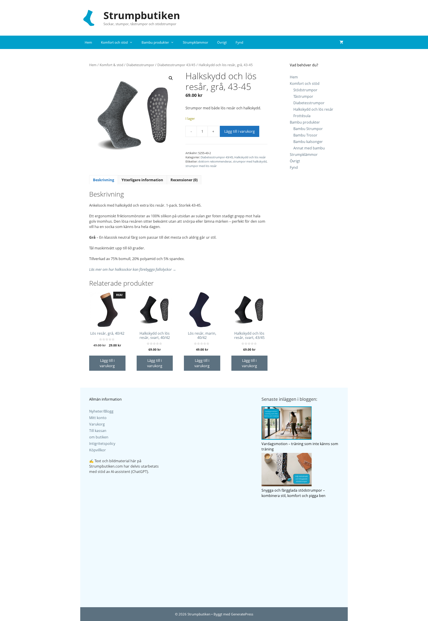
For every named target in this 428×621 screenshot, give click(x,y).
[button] (171, 78)
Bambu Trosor (305, 135)
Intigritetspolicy (102, 443)
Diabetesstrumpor (140, 65)
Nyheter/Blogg (101, 411)
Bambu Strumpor (308, 128)
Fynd (239, 42)
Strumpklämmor (195, 42)
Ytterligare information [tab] (142, 179)
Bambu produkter (155, 42)
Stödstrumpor (305, 90)
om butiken (98, 437)
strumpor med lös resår (201, 166)
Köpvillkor (97, 450)
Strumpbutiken (141, 15)
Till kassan (97, 430)
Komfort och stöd (114, 42)
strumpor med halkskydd (250, 161)
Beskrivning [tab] (103, 179)
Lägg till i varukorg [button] (107, 363)
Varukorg (97, 424)
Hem (88, 42)
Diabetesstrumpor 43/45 (176, 65)
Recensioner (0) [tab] (184, 179)
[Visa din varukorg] (341, 42)
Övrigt (222, 42)
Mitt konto (98, 417)
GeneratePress (242, 614)
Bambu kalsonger (308, 141)
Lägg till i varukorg (239, 131)
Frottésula (302, 115)
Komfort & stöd (111, 65)
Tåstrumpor (303, 96)
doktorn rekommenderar (215, 161)
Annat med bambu (309, 148)
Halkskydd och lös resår (250, 157)
